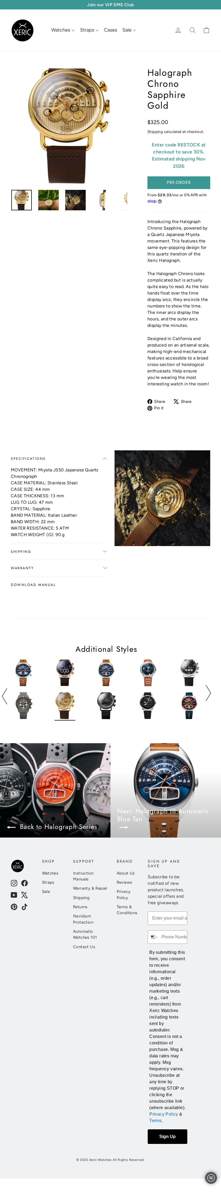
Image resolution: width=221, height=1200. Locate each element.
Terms (155, 1120)
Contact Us (84, 946)
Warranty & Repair (90, 888)
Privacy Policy (124, 894)
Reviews (124, 882)
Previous (4, 696)
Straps (48, 882)
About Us (126, 873)
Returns (80, 906)
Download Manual (33, 584)
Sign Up (167, 1136)
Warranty (22, 568)
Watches (50, 873)
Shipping (155, 131)
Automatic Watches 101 (85, 934)
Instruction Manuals (83, 876)
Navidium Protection (83, 919)
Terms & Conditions (127, 909)
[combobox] (153, 937)
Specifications (28, 458)
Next (208, 693)
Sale (46, 891)
